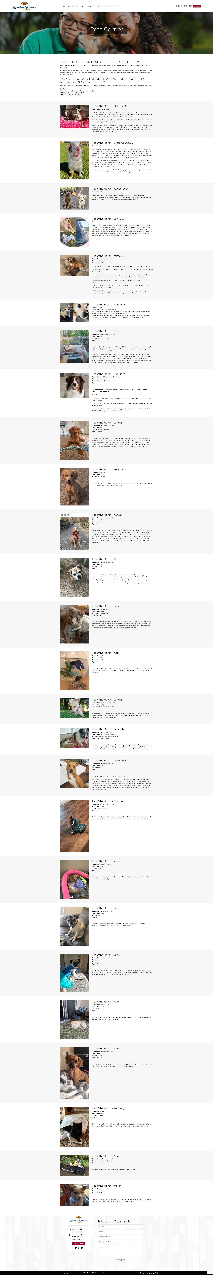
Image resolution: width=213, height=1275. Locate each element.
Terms (66, 1273)
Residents (107, 6)
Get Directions (79, 1244)
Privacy (59, 1273)
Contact (90, 6)
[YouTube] (176, 6)
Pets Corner (98, 6)
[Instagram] (178, 6)
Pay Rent (116, 6)
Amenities (75, 6)
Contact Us (197, 6)
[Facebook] (181, 6)
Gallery (82, 6)
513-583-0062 (187, 6)
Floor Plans (66, 6)
